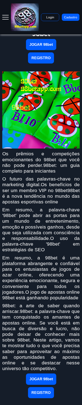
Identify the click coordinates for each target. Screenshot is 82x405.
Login (50, 17)
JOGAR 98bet (41, 44)
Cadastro (70, 17)
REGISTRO (41, 58)
